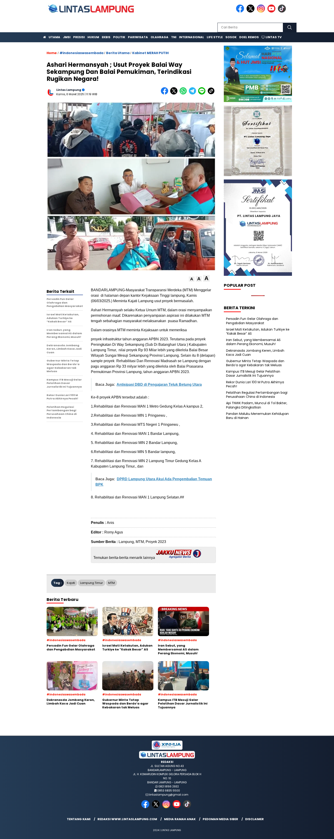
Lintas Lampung (68, 90)
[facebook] (241, 11)
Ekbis (106, 37)
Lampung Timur (91, 583)
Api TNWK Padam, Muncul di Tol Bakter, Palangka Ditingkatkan (256, 405)
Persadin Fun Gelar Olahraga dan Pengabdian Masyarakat (252, 320)
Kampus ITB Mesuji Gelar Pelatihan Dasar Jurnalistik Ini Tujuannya (253, 373)
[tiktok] (282, 11)
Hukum (93, 37)
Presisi (79, 37)
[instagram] (262, 11)
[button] (191, 279)
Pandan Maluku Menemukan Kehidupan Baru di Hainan (257, 415)
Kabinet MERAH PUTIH (150, 53)
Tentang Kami (78, 819)
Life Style (215, 37)
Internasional (191, 37)
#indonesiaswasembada (81, 53)
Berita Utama (118, 53)
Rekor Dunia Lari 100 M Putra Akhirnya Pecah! (255, 384)
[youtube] (272, 11)
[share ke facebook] (165, 93)
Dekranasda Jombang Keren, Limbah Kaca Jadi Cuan (255, 352)
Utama (54, 37)
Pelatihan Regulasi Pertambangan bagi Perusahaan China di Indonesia (256, 394)
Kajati (71, 583)
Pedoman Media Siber (220, 819)
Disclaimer (254, 819)
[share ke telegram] (193, 93)
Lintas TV (273, 37)
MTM (111, 583)
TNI (173, 37)
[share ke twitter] (174, 93)
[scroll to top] (320, 832)
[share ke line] (202, 93)
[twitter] (251, 11)
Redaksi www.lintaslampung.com (127, 819)
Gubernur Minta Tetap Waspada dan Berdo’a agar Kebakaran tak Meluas (255, 363)
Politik (119, 37)
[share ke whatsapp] (184, 93)
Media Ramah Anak (180, 819)
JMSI (66, 37)
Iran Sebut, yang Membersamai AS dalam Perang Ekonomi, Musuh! (253, 342)
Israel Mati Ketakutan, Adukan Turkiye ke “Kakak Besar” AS (257, 331)
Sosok (231, 37)
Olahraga (159, 37)
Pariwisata (138, 37)
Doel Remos (249, 37)
